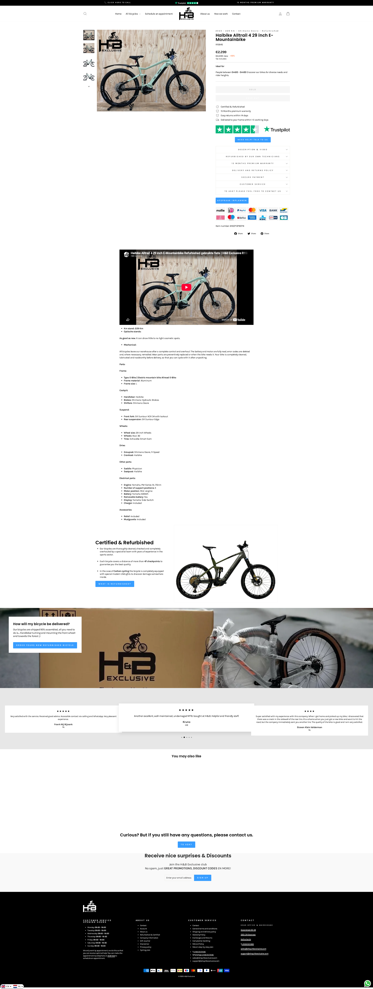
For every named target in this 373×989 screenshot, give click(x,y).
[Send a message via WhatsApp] (368, 984)
